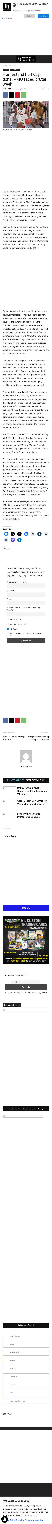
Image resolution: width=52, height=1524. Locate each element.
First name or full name (17, 582)
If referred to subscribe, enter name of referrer (23, 609)
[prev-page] (4, 827)
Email (9, 599)
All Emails (14, 629)
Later (29, 15)
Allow (43, 15)
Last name (11, 591)
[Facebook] (5, 95)
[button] (4, 59)
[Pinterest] (17, 95)
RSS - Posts (7, 1414)
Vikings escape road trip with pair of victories (38, 738)
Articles (13, 65)
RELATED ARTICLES (15, 780)
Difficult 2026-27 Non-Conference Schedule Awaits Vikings (32, 791)
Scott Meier (9, 89)
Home (5, 65)
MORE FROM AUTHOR (35, 780)
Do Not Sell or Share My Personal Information (23, 1520)
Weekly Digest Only (18, 624)
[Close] (49, 1499)
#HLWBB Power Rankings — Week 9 (14, 738)
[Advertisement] (26, 27)
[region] (26, 1510)
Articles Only (15, 619)
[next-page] (8, 827)
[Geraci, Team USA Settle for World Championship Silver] (9, 804)
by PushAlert (8, 19)
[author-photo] (26, 763)
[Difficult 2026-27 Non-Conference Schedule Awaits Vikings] (9, 791)
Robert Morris (15, 70)
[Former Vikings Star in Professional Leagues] (9, 817)
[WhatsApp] (23, 95)
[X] (11, 95)
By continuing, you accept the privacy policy (25, 634)
